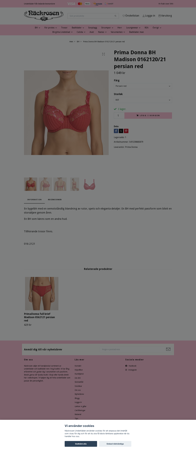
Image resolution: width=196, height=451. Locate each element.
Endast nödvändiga (115, 444)
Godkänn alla (81, 444)
